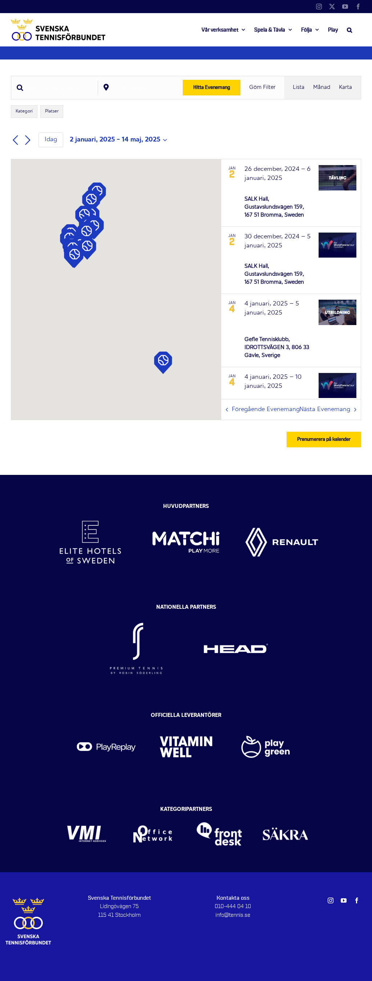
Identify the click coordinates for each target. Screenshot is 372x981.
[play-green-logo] (266, 718)
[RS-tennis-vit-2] (136, 609)
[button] (349, 29)
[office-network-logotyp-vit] (152, 811)
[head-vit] (236, 609)
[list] (291, 279)
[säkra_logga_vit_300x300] (285, 811)
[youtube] (344, 900)
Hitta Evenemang (211, 87)
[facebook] (357, 900)
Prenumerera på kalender (324, 439)
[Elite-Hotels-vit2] (90, 505)
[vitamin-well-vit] (186, 718)
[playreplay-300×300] (106, 718)
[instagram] (330, 900)
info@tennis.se (232, 915)
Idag (51, 139)
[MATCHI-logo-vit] (186, 505)
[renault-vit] (282, 505)
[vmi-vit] (86, 811)
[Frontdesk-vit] (219, 811)
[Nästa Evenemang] (27, 140)
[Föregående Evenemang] (15, 140)
